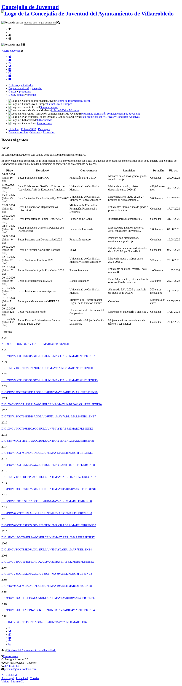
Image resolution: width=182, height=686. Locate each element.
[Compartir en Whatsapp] (10, 634)
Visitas (5, 681)
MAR (48, 343)
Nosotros (35, 132)
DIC (4, 355)
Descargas (44, 129)
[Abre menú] (24, 44)
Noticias (13, 85)
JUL (13, 343)
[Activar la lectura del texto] (10, 35)
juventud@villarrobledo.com (20, 669)
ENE (65, 343)
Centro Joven (10, 656)
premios (31, 94)
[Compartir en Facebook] (9, 628)
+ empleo (37, 88)
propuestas (25, 91)
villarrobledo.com (11, 50)
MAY (29, 343)
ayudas (21, 94)
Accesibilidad (9, 675)
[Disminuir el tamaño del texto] (10, 32)
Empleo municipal (19, 88)
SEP (27, 355)
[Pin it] (9, 640)
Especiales (49, 132)
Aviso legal (7, 678)
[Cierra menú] (22, 50)
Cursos (12, 91)
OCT (20, 355)
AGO (5, 343)
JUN (21, 343)
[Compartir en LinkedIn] (10, 637)
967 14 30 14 (11, 665)
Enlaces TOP (28, 129)
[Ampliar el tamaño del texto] (10, 28)
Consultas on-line (18, 132)
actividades (27, 85)
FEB (57, 343)
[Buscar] (58, 22)
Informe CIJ (17, 681)
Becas (12, 94)
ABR (38, 343)
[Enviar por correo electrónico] (10, 644)
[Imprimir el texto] (10, 38)
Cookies (34, 678)
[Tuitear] (10, 631)
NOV (12, 355)
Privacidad (22, 678)
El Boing (14, 129)
